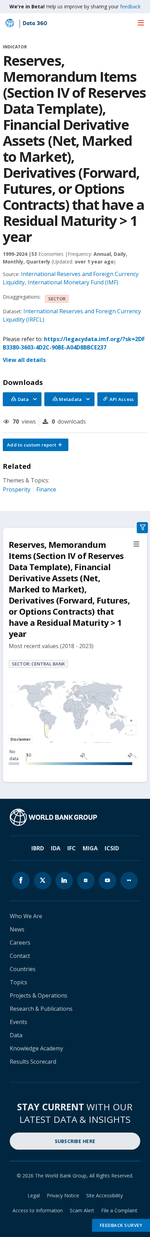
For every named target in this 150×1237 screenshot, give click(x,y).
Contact (20, 956)
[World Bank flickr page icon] (129, 880)
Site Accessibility (104, 1195)
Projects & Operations (38, 995)
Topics (18, 982)
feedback (130, 6)
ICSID (112, 848)
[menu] (141, 22)
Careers (20, 942)
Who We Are (26, 916)
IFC (71, 848)
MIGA (90, 848)
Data (16, 1035)
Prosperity (16, 489)
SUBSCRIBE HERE (75, 1141)
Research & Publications (41, 1009)
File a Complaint (119, 1210)
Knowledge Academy (36, 1048)
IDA (55, 848)
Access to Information (38, 1210)
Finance (46, 489)
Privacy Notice (63, 1195)
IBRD (37, 848)
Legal (34, 1195)
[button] (35, 445)
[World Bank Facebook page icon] (20, 880)
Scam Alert (82, 1210)
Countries (23, 969)
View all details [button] (24, 360)
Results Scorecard (33, 1061)
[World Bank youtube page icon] (107, 880)
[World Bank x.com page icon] (42, 880)
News (17, 929)
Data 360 (35, 23)
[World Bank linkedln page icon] (64, 880)
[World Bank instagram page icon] (85, 880)
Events (18, 1022)
